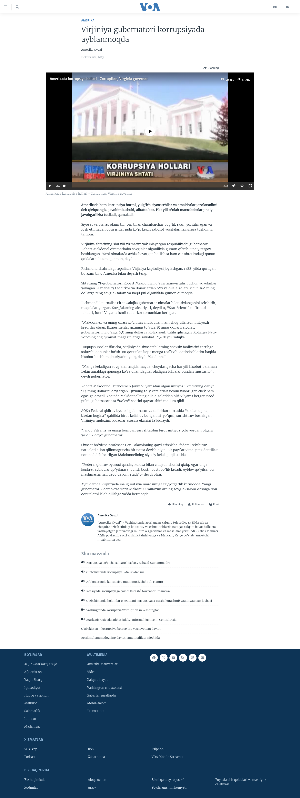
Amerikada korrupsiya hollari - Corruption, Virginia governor (99, 79)
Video (91, 672)
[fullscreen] (250, 186)
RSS (91, 749)
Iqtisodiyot (32, 687)
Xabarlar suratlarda (101, 695)
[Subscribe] (202, 658)
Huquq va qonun (36, 695)
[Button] (211, 67)
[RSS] (183, 658)
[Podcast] (193, 658)
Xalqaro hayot (97, 680)
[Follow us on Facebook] (154, 658)
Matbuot (30, 703)
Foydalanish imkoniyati (169, 787)
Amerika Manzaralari (103, 664)
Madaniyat (32, 726)
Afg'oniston (33, 672)
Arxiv (92, 787)
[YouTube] (275, 7)
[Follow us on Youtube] (173, 658)
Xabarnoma (96, 757)
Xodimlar (31, 787)
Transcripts (95, 711)
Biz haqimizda (34, 779)
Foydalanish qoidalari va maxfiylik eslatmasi (240, 782)
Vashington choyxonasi (104, 687)
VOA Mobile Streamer (168, 757)
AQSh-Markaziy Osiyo (40, 664)
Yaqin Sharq (33, 680)
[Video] (287, 7)
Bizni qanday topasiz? (168, 779)
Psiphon (158, 749)
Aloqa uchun (97, 779)
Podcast (30, 757)
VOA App (30, 749)
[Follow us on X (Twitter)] (163, 658)
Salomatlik (32, 711)
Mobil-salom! (97, 703)
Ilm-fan (30, 719)
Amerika (87, 20)
